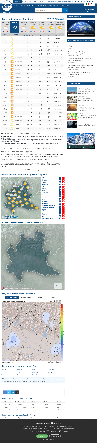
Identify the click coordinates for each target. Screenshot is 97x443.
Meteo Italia (31, 5)
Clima (62, 5)
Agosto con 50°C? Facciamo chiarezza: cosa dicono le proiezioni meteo (86, 91)
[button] (48, 440)
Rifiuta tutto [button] (55, 436)
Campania (46, 410)
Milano (50, 372)
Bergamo (4, 370)
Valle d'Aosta (7, 401)
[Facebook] (5, 392)
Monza (3, 375)
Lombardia (7, 410)
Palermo (45, 418)
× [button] (95, 421)
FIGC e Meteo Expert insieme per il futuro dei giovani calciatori (86, 117)
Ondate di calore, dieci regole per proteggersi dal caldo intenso (86, 108)
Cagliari (20, 418)
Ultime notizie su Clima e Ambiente (80, 40)
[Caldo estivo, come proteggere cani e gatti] (72, 99)
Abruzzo (45, 401)
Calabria (58, 404)
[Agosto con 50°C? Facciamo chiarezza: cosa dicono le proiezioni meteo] (72, 90)
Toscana (33, 401)
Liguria (7, 407)
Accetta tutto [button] (42, 436)
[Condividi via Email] (17, 392)
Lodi (18, 372)
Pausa (58, 286)
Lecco (3, 372)
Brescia (19, 370)
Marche (33, 404)
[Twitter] (9, 392)
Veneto (20, 404)
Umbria (33, 407)
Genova (33, 418)
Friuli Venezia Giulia (20, 407)
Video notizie (53, 5)
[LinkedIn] (13, 392)
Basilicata (58, 401)
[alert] (48, 431)
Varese (50, 375)
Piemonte (7, 404)
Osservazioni (42, 5)
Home (16, 5)
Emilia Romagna (20, 410)
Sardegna (58, 410)
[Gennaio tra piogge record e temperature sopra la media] (72, 124)
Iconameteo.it (7, 379)
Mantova (35, 372)
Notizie (22, 5)
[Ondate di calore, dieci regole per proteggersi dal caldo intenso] (72, 107)
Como (34, 370)
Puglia (46, 407)
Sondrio (35, 375)
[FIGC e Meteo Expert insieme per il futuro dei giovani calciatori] (72, 116)
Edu (67, 5)
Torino (58, 418)
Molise (46, 404)
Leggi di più (71, 428)
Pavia (18, 375)
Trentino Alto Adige (20, 401)
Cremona (51, 370)
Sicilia (58, 407)
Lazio (33, 410)
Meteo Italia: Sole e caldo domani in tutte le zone (44, 1)
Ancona (7, 418)
